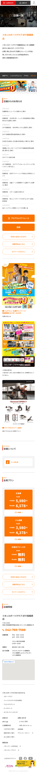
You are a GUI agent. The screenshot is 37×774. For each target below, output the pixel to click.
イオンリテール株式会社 (11, 746)
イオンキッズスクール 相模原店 (21, 651)
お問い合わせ (22, 718)
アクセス (26, 75)
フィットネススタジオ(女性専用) (13, 700)
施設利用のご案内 (9, 733)
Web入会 (33, 75)
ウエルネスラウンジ (9, 704)
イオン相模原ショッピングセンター (22, 653)
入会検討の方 (6, 725)
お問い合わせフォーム (25, 725)
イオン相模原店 (16, 655)
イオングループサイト (10, 750)
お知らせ (5, 718)
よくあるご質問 (23, 721)
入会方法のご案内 (9, 729)
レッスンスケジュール (16, 75)
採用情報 (20, 729)
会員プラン (5, 75)
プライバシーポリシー (24, 733)
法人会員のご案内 (9, 737)
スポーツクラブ (8, 696)
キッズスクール (8, 708)
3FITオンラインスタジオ (11, 712)
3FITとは (5, 722)
